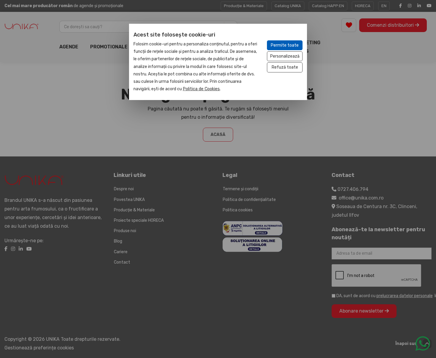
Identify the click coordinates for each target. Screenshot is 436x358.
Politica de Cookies (201, 88)
